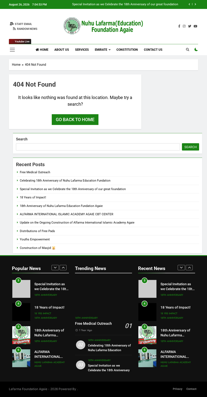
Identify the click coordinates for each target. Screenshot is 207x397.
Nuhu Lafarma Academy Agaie (49, 364)
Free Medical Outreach (35, 172)
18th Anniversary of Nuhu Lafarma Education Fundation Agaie (61, 206)
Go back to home (75, 119)
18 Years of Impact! (33, 197)
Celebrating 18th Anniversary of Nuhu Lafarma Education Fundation (65, 180)
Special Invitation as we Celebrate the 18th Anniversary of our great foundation (125, 4)
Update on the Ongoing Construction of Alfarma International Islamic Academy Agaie (77, 222)
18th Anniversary (45, 295)
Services (82, 50)
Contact (191, 389)
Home (43, 50)
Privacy (177, 389)
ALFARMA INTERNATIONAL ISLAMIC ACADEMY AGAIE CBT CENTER (66, 214)
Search (21, 139)
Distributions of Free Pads (37, 231)
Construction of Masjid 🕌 (38, 248)
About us (61, 50)
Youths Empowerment (35, 239)
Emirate (101, 50)
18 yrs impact (42, 313)
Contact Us (153, 50)
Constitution (127, 50)
